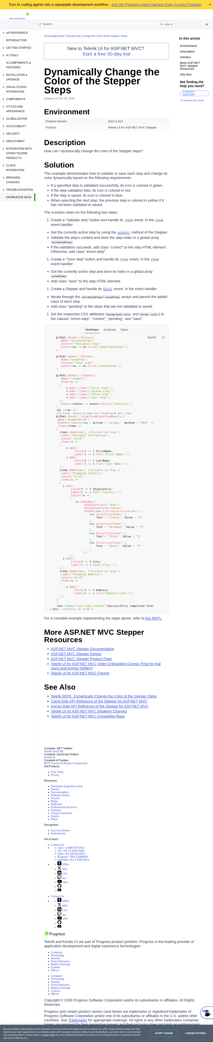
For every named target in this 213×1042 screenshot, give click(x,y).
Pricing (55, 775)
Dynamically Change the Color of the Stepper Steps (96, 36)
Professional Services (64, 807)
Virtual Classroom (61, 813)
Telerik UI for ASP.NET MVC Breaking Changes (89, 711)
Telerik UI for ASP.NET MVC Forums (80, 673)
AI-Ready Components (73, 763)
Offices (55, 970)
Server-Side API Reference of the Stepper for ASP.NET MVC (99, 706)
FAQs (54, 819)
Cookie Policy (48, 1034)
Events (55, 816)
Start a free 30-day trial (106, 54)
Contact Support (189, 93)
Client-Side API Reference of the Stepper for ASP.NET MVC (99, 701)
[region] (106, 1033)
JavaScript (109, 329)
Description (64, 142)
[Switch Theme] (207, 24)
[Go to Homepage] (27, 18)
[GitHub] (59, 886)
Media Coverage (60, 964)
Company (56, 952)
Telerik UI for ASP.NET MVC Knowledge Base (88, 716)
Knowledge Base (19, 197)
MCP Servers (52, 763)
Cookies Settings (195, 1033)
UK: (70, 850)
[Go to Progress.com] (55, 935)
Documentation (60, 792)
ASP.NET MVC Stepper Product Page (81, 659)
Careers (55, 967)
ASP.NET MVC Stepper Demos (76, 654)
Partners (56, 810)
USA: (70, 847)
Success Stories (60, 830)
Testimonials (58, 833)
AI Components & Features (18, 65)
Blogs (54, 801)
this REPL (153, 618)
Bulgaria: (72, 856)
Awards (55, 958)
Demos (55, 789)
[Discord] (59, 890)
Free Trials (57, 772)
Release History (60, 795)
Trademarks (77, 1020)
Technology (57, 955)
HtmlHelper (92, 329)
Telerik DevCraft (53, 751)
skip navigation (17, 18)
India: (71, 853)
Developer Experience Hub (67, 786)
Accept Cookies (164, 1033)
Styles (124, 329)
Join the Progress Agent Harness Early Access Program (156, 4)
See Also (60, 687)
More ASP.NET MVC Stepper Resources (94, 636)
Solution (59, 165)
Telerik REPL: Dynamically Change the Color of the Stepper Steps (104, 696)
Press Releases (60, 961)
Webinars (56, 804)
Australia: (73, 859)
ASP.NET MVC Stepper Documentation (82, 649)
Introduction (16, 40)
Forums (55, 798)
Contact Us (57, 844)
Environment (67, 112)
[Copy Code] (163, 337)
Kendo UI (49, 757)
